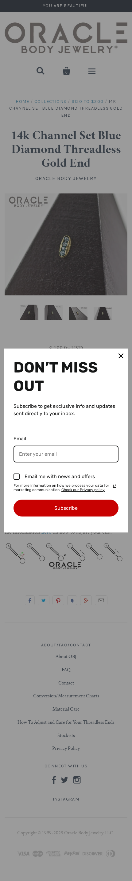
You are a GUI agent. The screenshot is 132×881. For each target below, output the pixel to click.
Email (20, 439)
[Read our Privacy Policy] (114, 486)
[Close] (121, 356)
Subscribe (66, 508)
